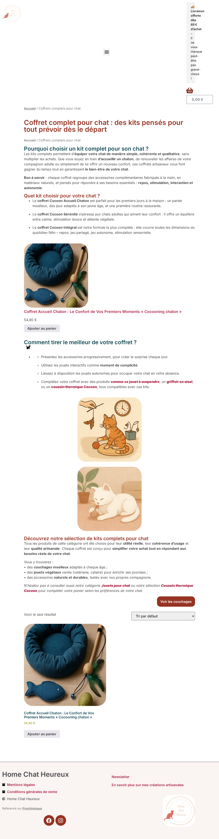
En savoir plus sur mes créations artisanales (148, 785)
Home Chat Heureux (35, 774)
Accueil (30, 108)
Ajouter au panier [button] (41, 734)
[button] (106, 52)
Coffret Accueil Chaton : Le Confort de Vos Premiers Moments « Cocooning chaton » (103, 311)
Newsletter (120, 777)
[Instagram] (60, 820)
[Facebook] (49, 820)
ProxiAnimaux (32, 808)
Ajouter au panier (41, 328)
